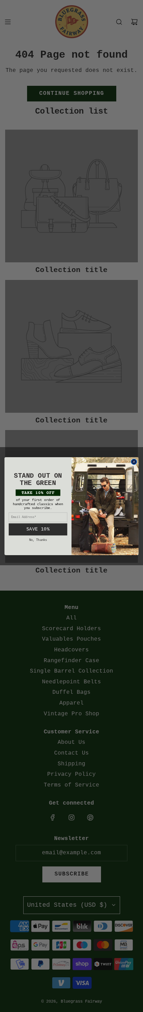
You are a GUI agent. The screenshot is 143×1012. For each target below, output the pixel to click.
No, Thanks (38, 539)
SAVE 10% (38, 529)
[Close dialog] (134, 461)
